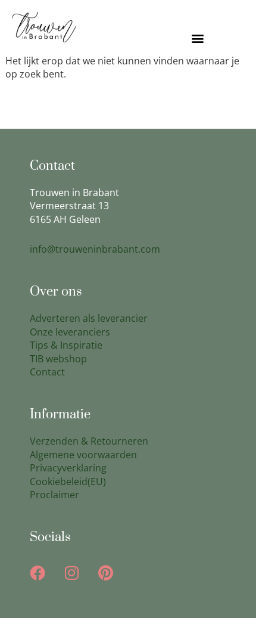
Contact (47, 371)
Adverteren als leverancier (89, 318)
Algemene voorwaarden (83, 454)
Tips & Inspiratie (66, 345)
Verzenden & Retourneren (89, 441)
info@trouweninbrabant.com (95, 249)
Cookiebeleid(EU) (68, 481)
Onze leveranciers (70, 331)
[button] (197, 38)
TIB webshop (58, 358)
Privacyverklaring (68, 467)
